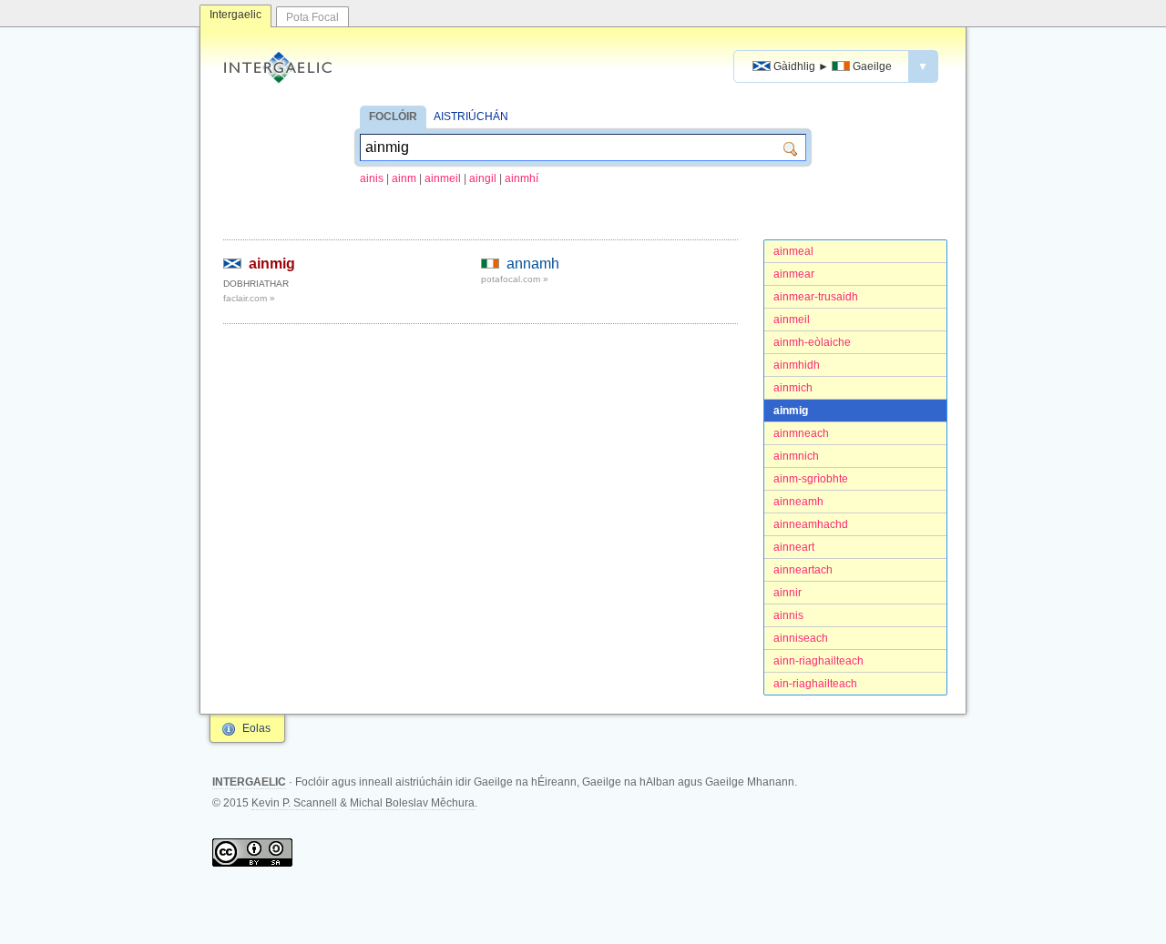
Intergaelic (235, 14)
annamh (532, 263)
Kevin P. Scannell (294, 803)
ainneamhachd (810, 524)
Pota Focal (312, 17)
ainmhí (521, 178)
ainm (404, 178)
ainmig (790, 410)
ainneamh (798, 501)
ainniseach (800, 638)
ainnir (787, 592)
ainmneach (801, 433)
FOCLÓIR (393, 116)
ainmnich (796, 456)
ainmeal (793, 251)
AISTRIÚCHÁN (471, 116)
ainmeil (442, 178)
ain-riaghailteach (815, 683)
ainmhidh (796, 365)
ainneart (793, 547)
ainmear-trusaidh (815, 296)
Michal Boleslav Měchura (412, 803)
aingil (482, 178)
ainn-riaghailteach (818, 661)
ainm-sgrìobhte (810, 478)
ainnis (788, 615)
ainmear (793, 274)
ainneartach (803, 569)
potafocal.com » (514, 279)
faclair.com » (249, 298)
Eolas (256, 728)
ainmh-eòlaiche (812, 342)
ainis (372, 178)
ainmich (793, 387)
